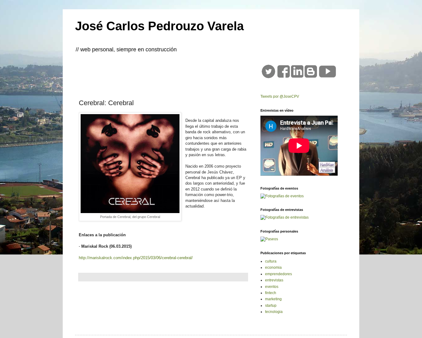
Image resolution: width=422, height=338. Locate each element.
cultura (270, 261)
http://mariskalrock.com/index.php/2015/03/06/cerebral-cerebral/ (136, 257)
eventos (271, 287)
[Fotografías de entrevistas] (284, 217)
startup (270, 305)
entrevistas (274, 280)
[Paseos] (269, 239)
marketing (273, 299)
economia (273, 267)
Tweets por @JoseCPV (279, 96)
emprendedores (278, 274)
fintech (270, 293)
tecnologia (274, 312)
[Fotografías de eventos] (282, 196)
